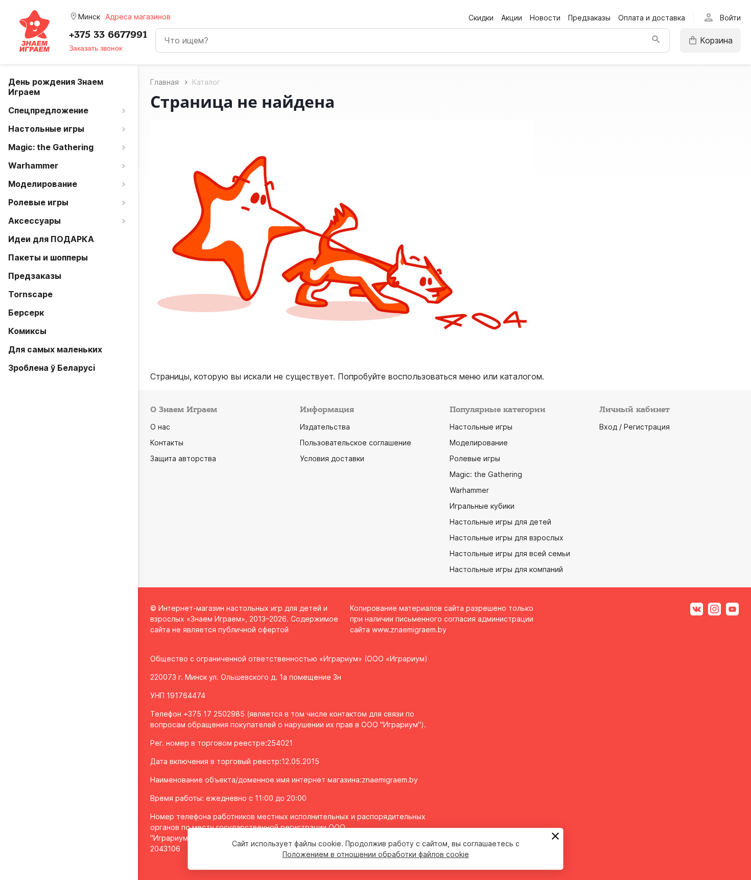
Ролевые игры (475, 458)
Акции (511, 17)
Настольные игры (481, 426)
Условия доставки (332, 458)
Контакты (166, 442)
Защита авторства (183, 458)
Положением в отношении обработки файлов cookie (376, 854)
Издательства (325, 426)
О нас (160, 426)
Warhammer (469, 490)
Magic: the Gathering (486, 474)
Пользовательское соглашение (355, 442)
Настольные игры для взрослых (507, 537)
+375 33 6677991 (108, 34)
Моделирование (479, 442)
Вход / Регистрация (634, 426)
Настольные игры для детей (500, 521)
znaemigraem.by (390, 779)
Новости (545, 17)
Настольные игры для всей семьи (510, 553)
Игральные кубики (482, 506)
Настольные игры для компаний (506, 569)
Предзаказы (589, 17)
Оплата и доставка (651, 17)
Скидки (481, 17)
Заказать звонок (95, 48)
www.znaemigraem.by (409, 629)
